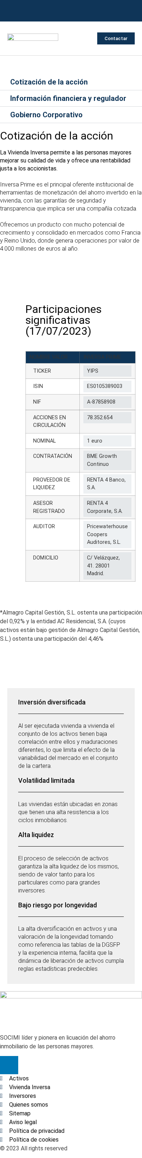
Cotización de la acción (49, 82)
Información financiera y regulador (68, 98)
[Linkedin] (71, 11)
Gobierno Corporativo (46, 114)
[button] (85, 38)
